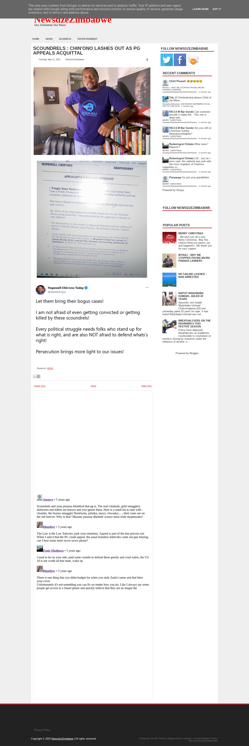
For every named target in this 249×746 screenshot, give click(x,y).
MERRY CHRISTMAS (190, 233)
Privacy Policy (42, 729)
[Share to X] (35, 376)
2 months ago (205, 92)
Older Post (146, 386)
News (49, 39)
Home (35, 39)
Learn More (201, 9)
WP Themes (160, 738)
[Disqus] (93, 541)
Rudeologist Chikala (181, 144)
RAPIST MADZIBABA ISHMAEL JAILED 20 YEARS (190, 296)
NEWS (50, 368)
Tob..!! (173, 97)
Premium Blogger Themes (205, 738)
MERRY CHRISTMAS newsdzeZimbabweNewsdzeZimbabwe (179, 121)
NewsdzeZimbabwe (72, 19)
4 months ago (205, 122)
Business (65, 39)
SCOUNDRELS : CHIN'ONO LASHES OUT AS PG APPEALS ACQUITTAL (86, 50)
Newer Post (39, 386)
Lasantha (187, 738)
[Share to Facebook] (38, 376)
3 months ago (187, 106)
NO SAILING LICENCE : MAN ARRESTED (192, 275)
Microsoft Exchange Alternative (203, 741)
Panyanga (175, 177)
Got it (217, 9)
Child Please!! (177, 81)
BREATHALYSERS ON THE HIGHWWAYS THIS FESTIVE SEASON (194, 323)
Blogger (194, 353)
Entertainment (87, 39)
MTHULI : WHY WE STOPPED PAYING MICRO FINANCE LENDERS (194, 258)
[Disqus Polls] (93, 441)
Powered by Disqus (173, 190)
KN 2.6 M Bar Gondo (181, 111)
